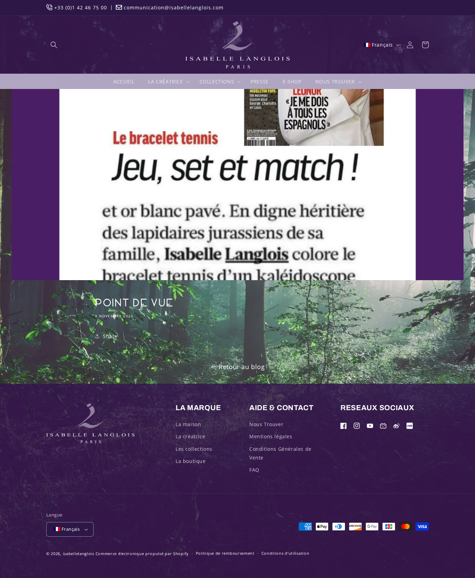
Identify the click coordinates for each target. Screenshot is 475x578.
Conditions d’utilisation (285, 553)
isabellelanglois (78, 553)
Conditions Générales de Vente (280, 453)
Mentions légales (270, 436)
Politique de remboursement (225, 553)
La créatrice (190, 436)
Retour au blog (242, 367)
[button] (54, 44)
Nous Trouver (266, 424)
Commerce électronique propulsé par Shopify (142, 553)
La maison (188, 424)
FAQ (254, 469)
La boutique (191, 461)
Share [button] (110, 336)
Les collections (194, 449)
